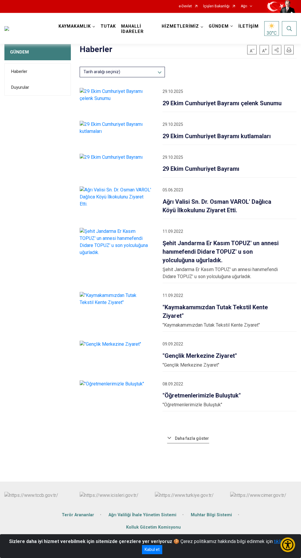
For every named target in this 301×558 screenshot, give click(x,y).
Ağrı (244, 6)
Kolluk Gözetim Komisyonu (153, 527)
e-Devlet (185, 6)
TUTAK (108, 26)
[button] (276, 49)
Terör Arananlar (78, 514)
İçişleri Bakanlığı (216, 6)
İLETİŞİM (248, 26)
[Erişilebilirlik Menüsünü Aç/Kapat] (287, 544)
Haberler (19, 71)
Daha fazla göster (192, 438)
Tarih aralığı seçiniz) (101, 71)
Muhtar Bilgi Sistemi (211, 514)
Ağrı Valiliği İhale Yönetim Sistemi (142, 514)
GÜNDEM (19, 52)
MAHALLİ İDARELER (132, 29)
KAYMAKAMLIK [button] (74, 26)
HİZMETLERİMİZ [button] (180, 26)
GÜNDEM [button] (219, 26)
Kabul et (152, 549)
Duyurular (20, 87)
